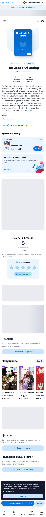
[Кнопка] (14, 369)
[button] (23, 42)
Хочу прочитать (15, 503)
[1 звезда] (13, 63)
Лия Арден (23, 396)
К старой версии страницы (22, 8)
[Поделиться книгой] (42, 21)
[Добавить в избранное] (38, 21)
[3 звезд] (17, 63)
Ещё (30, 110)
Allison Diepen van (23, 72)
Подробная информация (13, 125)
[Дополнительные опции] (31, 503)
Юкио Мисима (7, 396)
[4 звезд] (19, 63)
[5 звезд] (21, 63)
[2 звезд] (15, 63)
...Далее (11, 491)
